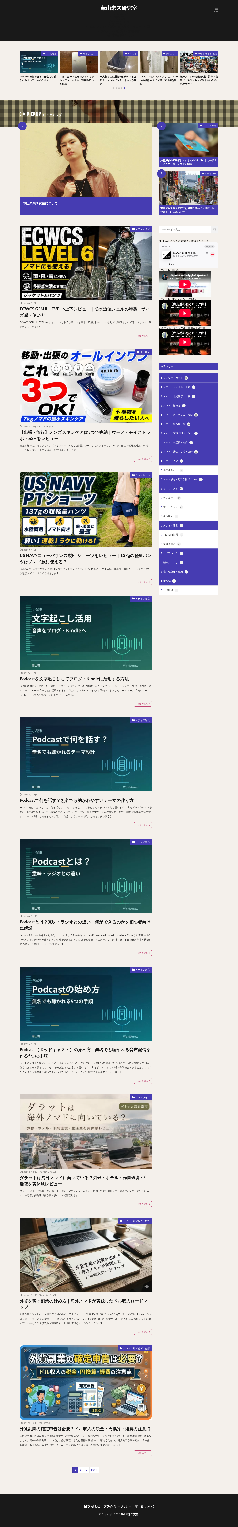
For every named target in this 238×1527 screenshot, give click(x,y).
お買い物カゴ (120, 16)
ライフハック (172, 553)
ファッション (131, 54)
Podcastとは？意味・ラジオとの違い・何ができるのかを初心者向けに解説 (85, 924)
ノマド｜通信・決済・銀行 (180, 451)
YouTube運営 (173, 534)
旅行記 (169, 580)
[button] (23, 64)
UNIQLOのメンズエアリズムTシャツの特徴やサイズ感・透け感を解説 (119, 80)
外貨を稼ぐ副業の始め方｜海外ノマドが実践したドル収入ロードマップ (84, 1304)
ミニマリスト (173, 488)
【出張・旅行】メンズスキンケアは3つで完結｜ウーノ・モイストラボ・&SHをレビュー (85, 435)
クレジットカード (49, 54)
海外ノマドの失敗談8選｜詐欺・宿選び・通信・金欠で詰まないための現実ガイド (159, 80)
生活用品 (145, 351)
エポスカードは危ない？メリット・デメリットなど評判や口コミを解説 (38, 80)
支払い (120, 28)
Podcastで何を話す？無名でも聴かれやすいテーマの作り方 (198, 78)
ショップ (121, 19)
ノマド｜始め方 (210, 173)
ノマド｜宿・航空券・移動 (180, 414)
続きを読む (143, 335)
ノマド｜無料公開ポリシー (180, 433)
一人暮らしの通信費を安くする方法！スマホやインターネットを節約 (78, 80)
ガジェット (92, 54)
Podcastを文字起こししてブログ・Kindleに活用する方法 (74, 678)
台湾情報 (170, 590)
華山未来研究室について (120, 36)
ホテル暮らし (172, 470)
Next (93, 1469)
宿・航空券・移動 (175, 571)
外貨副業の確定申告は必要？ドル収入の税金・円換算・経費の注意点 (85, 1428)
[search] (214, 229)
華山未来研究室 (119, 7)
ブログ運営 (171, 543)
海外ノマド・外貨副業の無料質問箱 (120, 31)
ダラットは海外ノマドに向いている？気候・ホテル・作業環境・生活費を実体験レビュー (84, 1180)
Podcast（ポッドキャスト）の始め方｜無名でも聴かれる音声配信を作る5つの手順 (85, 1052)
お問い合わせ (120, 14)
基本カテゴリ (172, 562)
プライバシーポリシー (121, 21)
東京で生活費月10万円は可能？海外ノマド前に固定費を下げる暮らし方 (187, 210)
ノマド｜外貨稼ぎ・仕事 (136, 1220)
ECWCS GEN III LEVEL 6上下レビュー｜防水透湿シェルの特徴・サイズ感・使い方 (85, 312)
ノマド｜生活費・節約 (177, 442)
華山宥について (120, 33)
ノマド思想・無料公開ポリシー (182, 479)
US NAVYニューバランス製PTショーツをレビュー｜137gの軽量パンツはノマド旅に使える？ (86, 558)
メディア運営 (211, 54)
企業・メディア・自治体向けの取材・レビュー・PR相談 (121, 26)
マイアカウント (120, 23)
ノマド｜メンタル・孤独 (166, 54)
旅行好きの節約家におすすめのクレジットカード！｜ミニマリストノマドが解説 (188, 162)
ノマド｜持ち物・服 (176, 423)
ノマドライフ (142, 1097)
